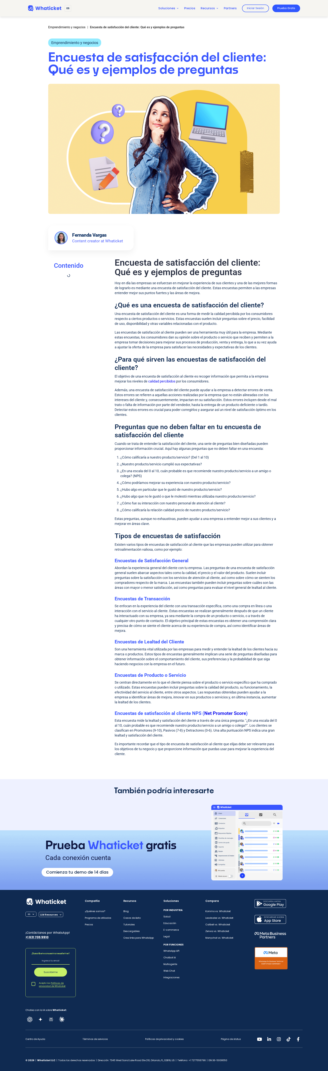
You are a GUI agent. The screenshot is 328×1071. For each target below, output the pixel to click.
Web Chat (169, 970)
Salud (166, 916)
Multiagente (170, 964)
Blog (126, 911)
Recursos (208, 8)
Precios (189, 8)
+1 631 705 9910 (37, 937)
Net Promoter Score (225, 713)
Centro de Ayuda (35, 1039)
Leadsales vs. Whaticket (219, 917)
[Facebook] (298, 1039)
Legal (166, 936)
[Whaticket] (44, 8)
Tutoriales (129, 924)
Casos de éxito (132, 917)
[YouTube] (259, 1039)
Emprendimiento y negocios (74, 42)
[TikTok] (288, 1039)
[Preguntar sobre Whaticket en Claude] (61, 1019)
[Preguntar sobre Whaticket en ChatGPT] (29, 1019)
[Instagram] (278, 1039)
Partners (230, 8)
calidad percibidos (161, 381)
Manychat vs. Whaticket (219, 937)
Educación (169, 923)
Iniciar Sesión (255, 8)
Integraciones (171, 977)
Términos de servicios (95, 1039)
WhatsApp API (171, 950)
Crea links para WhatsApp (138, 937)
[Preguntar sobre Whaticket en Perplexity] (51, 1019)
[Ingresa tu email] (51, 961)
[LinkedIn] (269, 1039)
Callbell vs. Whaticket (217, 924)
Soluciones (166, 8)
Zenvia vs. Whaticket (217, 931)
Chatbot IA (169, 957)
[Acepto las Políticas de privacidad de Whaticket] (33, 984)
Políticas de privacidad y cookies (164, 1039)
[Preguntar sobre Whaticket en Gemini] (40, 1019)
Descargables (131, 931)
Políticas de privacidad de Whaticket (52, 984)
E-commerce (171, 929)
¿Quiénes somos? (95, 911)
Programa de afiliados (98, 917)
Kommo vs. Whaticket (218, 911)
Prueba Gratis (286, 8)
